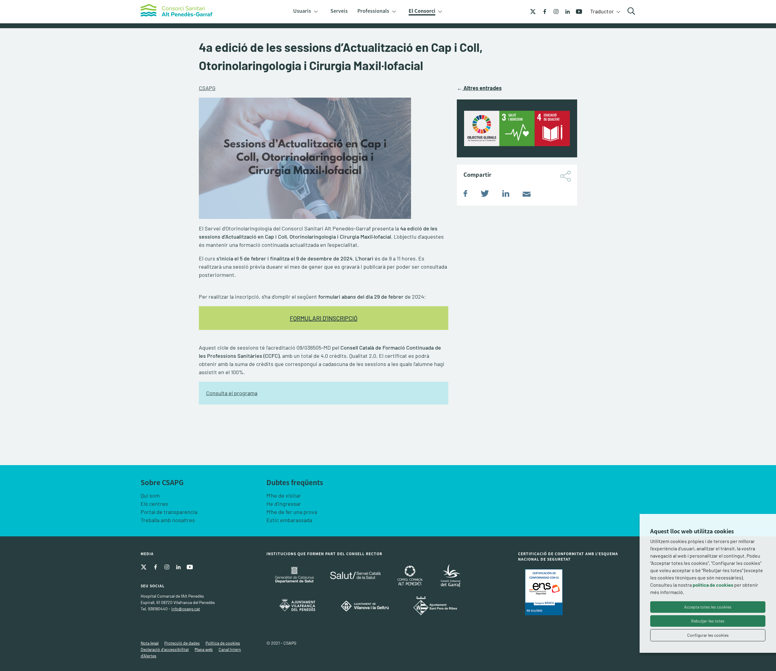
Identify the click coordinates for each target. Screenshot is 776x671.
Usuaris (302, 10)
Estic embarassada (289, 520)
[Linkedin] (565, 11)
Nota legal (150, 643)
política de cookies (713, 585)
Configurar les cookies (708, 635)
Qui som (150, 495)
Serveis (339, 10)
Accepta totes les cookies (707, 606)
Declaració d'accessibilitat (165, 649)
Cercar (632, 11)
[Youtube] (577, 11)
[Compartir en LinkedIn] (505, 194)
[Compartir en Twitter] (485, 194)
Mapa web (204, 649)
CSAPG (207, 88)
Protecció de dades (182, 643)
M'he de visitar (283, 495)
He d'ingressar (283, 503)
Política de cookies (223, 643)
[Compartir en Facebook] (465, 194)
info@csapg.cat (185, 608)
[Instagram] (554, 11)
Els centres (154, 503)
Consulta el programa (231, 393)
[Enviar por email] (527, 194)
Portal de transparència (169, 511)
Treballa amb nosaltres (168, 520)
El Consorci (422, 10)
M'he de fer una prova (291, 511)
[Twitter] (533, 11)
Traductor (602, 11)
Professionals (373, 10)
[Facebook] (542, 11)
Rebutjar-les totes (707, 620)
